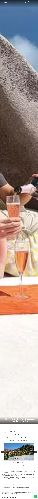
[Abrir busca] (36, 1)
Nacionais (16, 1)
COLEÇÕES (27, 462)
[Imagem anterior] (2, 452)
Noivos (33, 1)
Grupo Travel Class (27, 2)
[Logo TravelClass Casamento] (4, 2)
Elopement (22, 1)
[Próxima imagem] (35, 452)
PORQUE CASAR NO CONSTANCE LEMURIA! (16, 462)
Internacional (10, 1)
